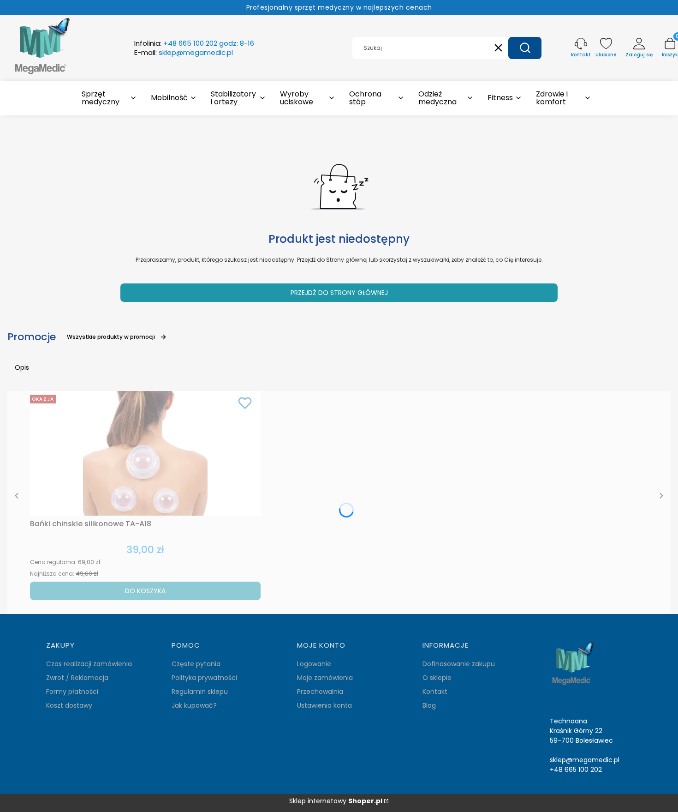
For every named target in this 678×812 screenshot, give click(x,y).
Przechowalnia (320, 691)
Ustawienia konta (324, 705)
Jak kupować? (194, 705)
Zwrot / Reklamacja (77, 677)
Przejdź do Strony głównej (339, 292)
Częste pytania (196, 663)
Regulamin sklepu (200, 691)
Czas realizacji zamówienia (89, 663)
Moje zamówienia (325, 677)
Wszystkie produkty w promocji (111, 337)
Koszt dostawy (69, 705)
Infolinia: (194, 43)
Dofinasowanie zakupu (458, 663)
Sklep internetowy (335, 801)
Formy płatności (72, 691)
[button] (524, 48)
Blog (429, 705)
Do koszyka (145, 590)
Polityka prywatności (204, 677)
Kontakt (434, 691)
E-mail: (183, 52)
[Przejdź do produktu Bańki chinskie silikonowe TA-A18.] (145, 453)
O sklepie (437, 677)
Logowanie (314, 663)
